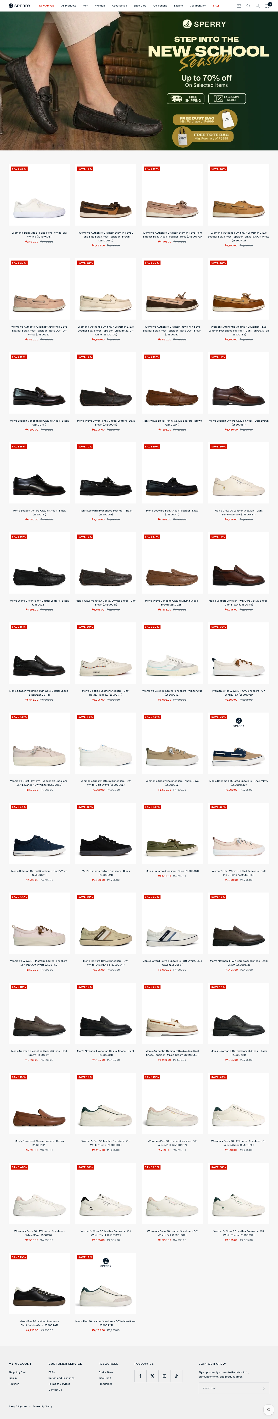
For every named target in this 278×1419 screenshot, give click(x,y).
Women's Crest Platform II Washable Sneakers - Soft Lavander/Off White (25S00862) (39, 783)
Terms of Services (59, 1384)
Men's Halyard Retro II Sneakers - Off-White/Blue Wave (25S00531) (172, 963)
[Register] (263, 1388)
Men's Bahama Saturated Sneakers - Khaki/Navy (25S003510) (238, 783)
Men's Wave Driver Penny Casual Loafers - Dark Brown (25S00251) (106, 422)
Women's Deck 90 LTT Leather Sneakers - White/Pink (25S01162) (39, 1233)
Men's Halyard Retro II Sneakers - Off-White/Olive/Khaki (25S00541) (106, 963)
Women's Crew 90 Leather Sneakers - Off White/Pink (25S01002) (172, 1233)
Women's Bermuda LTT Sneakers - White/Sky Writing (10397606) (39, 234)
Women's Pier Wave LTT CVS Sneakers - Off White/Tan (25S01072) (238, 692)
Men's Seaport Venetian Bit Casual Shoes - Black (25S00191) (39, 422)
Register (14, 1384)
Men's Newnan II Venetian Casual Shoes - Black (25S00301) (105, 1053)
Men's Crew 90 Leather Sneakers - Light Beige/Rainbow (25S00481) (239, 512)
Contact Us (55, 1389)
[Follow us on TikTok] (176, 1376)
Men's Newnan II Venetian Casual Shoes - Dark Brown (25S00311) (39, 1053)
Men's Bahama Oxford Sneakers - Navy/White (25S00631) (39, 873)
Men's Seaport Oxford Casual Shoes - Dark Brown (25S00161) (239, 422)
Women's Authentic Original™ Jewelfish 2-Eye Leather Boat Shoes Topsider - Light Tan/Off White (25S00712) (238, 236)
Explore (178, 5)
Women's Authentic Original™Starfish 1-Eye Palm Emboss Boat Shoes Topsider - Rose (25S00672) (172, 234)
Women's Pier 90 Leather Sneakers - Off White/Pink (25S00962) (172, 1143)
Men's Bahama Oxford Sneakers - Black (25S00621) (106, 873)
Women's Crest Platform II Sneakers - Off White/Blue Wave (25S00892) (106, 783)
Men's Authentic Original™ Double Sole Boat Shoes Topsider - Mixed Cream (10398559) (172, 1053)
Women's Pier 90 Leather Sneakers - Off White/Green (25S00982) (105, 1143)
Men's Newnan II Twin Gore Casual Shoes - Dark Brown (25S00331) (239, 963)
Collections (160, 5)
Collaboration (198, 5)
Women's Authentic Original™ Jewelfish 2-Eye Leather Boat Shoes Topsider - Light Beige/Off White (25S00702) (106, 330)
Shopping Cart (17, 1372)
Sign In (13, 1378)
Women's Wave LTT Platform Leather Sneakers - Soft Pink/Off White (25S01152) (39, 963)
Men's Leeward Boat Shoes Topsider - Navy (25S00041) (172, 512)
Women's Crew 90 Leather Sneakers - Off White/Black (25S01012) (106, 1233)
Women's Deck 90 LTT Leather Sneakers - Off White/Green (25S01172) (238, 1143)
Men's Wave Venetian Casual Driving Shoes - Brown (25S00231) (172, 602)
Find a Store (106, 1372)
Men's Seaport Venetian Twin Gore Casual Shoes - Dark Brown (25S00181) (239, 602)
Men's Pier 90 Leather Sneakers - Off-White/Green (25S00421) (105, 1323)
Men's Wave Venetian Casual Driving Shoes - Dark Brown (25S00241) (106, 602)
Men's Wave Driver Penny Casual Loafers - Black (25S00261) (39, 602)
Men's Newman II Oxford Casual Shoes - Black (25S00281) (239, 1053)
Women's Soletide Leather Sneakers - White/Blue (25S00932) (172, 692)
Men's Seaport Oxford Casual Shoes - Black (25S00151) (39, 512)
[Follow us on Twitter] (152, 1376)
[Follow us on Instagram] (164, 1376)
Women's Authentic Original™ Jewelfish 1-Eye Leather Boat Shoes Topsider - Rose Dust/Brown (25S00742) (172, 330)
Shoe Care (140, 5)
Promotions (105, 1384)
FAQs (51, 1372)
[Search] (248, 6)
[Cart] (267, 6)
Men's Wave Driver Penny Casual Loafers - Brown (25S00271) (172, 422)
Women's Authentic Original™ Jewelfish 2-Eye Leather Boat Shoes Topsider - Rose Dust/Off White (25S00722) (39, 330)
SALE (216, 5)
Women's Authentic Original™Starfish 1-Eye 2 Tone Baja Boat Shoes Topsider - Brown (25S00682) (105, 236)
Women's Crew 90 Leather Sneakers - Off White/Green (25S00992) (238, 1233)
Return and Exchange (61, 1378)
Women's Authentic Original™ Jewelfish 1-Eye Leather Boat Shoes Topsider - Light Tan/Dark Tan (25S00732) (239, 330)
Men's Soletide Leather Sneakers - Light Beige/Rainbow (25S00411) (105, 692)
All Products (68, 5)
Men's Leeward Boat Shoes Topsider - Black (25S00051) (105, 512)
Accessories (119, 5)
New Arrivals (46, 5)
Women (100, 5)
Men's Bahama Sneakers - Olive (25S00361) (172, 871)
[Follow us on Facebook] (140, 1376)
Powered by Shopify (42, 1406)
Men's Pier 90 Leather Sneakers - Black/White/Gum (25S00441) (39, 1323)
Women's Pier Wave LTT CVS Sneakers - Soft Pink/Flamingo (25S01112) (239, 873)
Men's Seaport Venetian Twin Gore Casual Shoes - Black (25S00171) (39, 692)
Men (85, 5)
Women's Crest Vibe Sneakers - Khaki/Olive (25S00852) (172, 783)
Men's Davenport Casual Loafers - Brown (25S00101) (39, 1143)
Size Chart (105, 1378)
